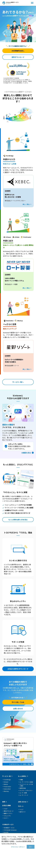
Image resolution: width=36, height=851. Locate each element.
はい (30, 847)
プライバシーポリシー (18, 847)
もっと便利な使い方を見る (18, 519)
